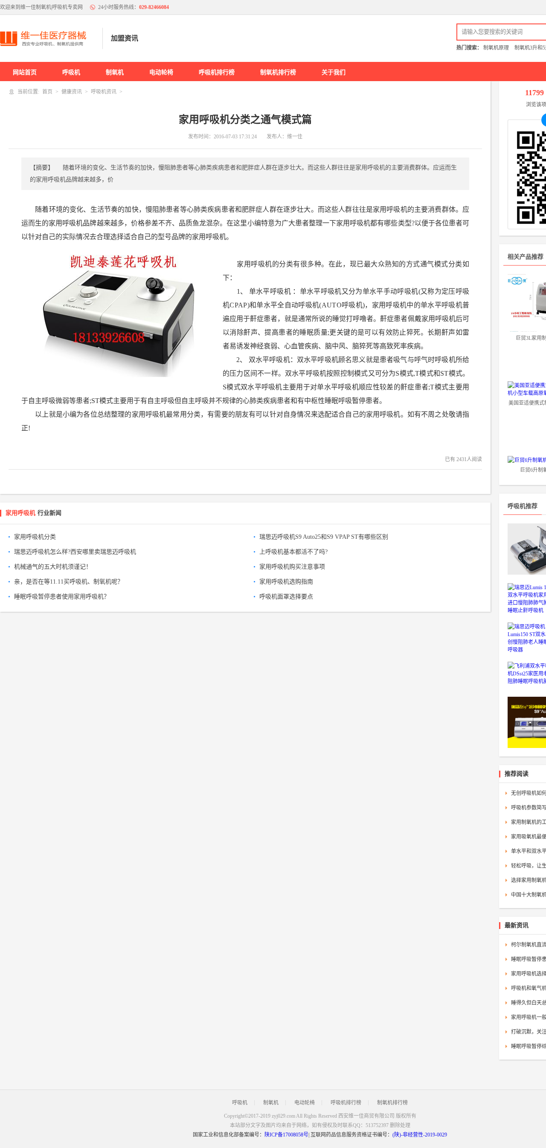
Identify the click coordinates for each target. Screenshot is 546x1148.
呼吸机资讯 (103, 92)
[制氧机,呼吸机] (47, 38)
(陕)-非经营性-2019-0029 (419, 1135)
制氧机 (115, 72)
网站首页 (25, 72)
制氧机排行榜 (278, 72)
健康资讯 (71, 92)
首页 (47, 92)
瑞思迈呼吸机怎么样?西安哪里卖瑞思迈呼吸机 (75, 552)
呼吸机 (71, 72)
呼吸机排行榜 (217, 72)
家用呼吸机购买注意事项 (292, 567)
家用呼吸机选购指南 (286, 581)
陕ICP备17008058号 (286, 1135)
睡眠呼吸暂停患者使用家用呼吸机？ (62, 596)
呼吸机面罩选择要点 (286, 596)
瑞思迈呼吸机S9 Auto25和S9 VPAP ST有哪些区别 (323, 537)
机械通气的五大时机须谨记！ (53, 567)
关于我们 (334, 72)
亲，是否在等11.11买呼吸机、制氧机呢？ (68, 581)
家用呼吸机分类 (35, 537)
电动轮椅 (161, 72)
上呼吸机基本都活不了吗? (293, 552)
